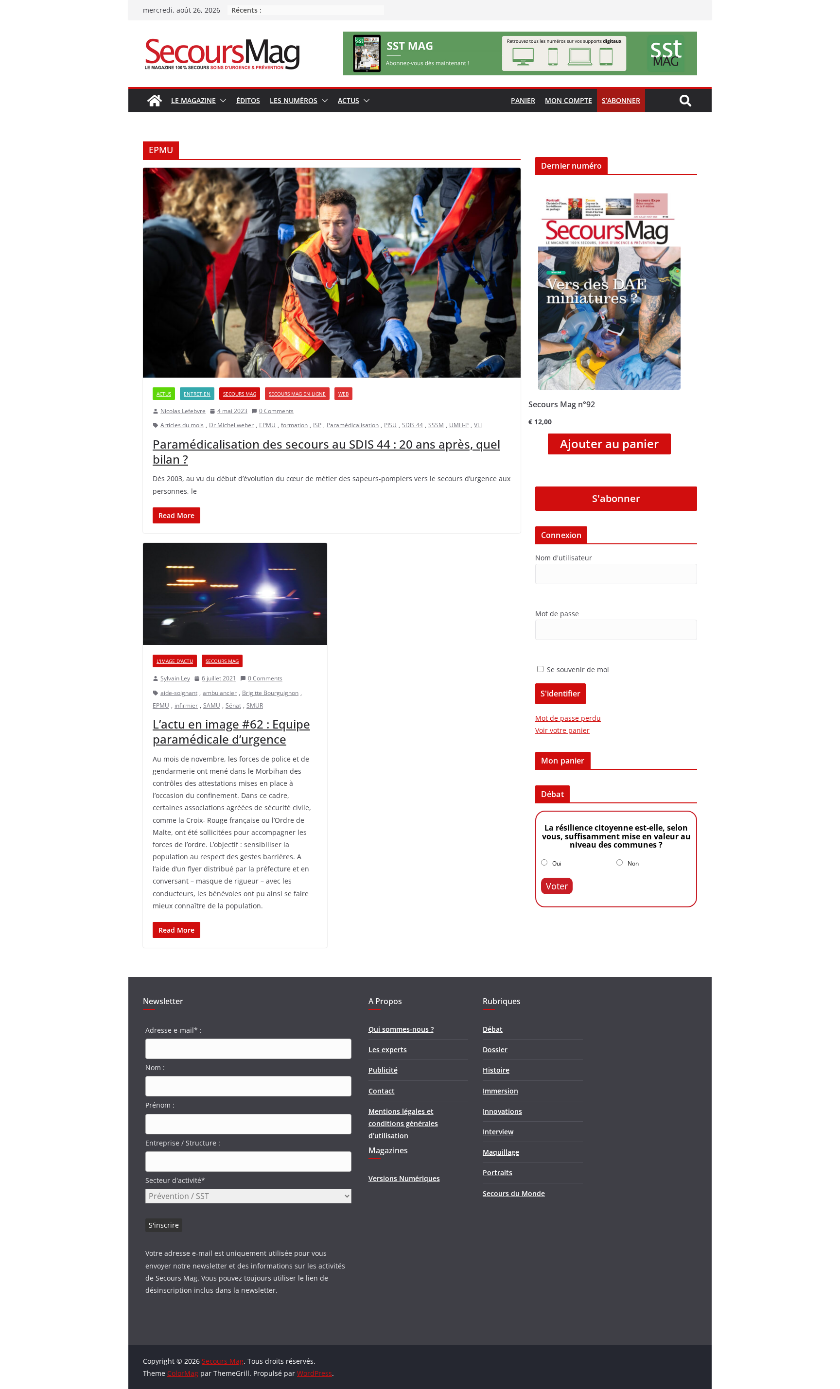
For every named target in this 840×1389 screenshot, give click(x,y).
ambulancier (220, 693)
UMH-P (459, 425)
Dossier (495, 1049)
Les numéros (293, 100)
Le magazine (193, 100)
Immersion (500, 1090)
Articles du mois (182, 425)
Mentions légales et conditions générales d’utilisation (403, 1123)
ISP (317, 425)
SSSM (436, 425)
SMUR (254, 705)
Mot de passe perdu (568, 718)
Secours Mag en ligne (297, 393)
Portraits (497, 1172)
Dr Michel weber (231, 425)
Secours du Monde (514, 1193)
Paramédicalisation (353, 425)
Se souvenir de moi (577, 669)
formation (294, 425)
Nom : (155, 1067)
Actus (348, 100)
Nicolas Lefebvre (183, 411)
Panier (523, 100)
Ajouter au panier (609, 443)
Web (343, 393)
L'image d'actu (175, 661)
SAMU (211, 705)
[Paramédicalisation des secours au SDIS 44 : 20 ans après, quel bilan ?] (332, 273)
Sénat (233, 705)
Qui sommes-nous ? (401, 1029)
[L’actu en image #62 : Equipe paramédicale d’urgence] (235, 594)
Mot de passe (557, 613)
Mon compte (568, 100)
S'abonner (616, 498)
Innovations (502, 1111)
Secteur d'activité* (175, 1180)
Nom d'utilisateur (563, 557)
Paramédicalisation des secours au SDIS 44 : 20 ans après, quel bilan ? (326, 451)
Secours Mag (239, 393)
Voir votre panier (562, 730)
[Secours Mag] (154, 100)
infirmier (186, 705)
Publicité (383, 1070)
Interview (498, 1131)
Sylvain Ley (175, 678)
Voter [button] (557, 886)
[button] (221, 100)
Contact (381, 1090)
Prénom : (160, 1105)
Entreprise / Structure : (182, 1142)
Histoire (496, 1070)
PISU (390, 425)
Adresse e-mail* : (173, 1030)
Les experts (387, 1049)
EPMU (267, 425)
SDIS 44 (412, 425)
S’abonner (621, 100)
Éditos (248, 100)
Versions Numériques (404, 1178)
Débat (493, 1029)
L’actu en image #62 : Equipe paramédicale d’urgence (231, 731)
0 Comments (276, 411)
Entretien (197, 393)
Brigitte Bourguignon (270, 693)
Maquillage (501, 1152)
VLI (478, 425)
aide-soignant (178, 693)
